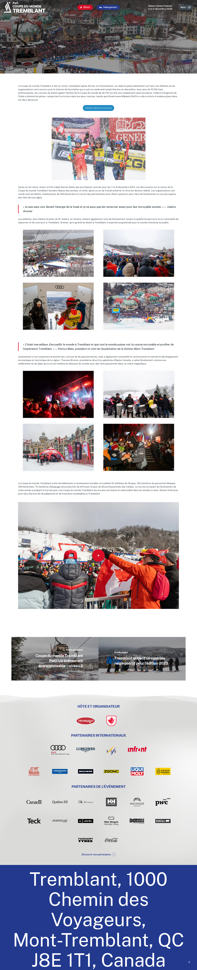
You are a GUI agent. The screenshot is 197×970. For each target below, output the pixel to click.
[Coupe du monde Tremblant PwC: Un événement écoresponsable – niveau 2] (54, 659)
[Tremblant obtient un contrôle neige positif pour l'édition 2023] (142, 659)
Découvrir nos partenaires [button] (96, 854)
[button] (185, 7)
